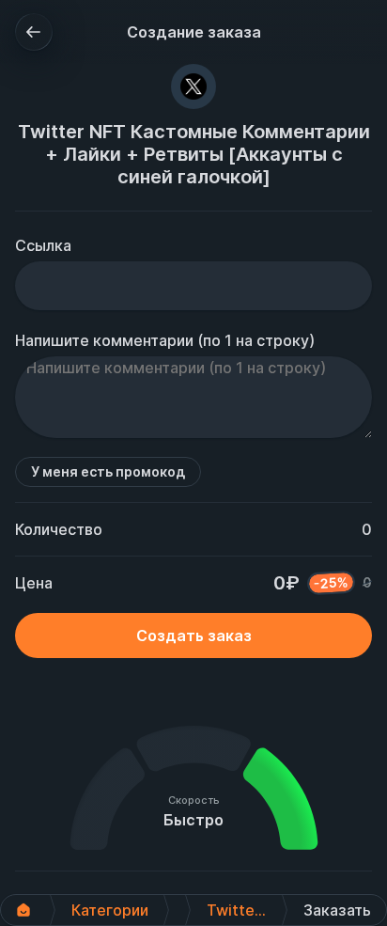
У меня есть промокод (108, 471)
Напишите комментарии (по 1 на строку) (165, 340)
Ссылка (43, 245)
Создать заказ (194, 635)
